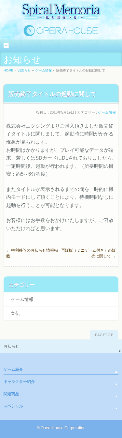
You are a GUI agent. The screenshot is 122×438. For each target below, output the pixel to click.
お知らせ (24, 70)
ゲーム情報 (43, 70)
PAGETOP (104, 335)
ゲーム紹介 (13, 369)
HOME (8, 70)
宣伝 (15, 313)
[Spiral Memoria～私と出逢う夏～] (61, 15)
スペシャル (13, 406)
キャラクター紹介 (19, 381)
